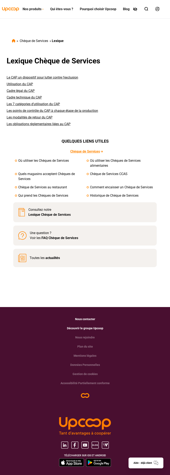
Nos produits (32, 9)
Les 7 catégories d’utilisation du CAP (33, 104)
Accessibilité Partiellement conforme (85, 383)
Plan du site (85, 346)
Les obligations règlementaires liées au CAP (38, 124)
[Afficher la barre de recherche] (146, 9)
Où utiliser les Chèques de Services (43, 161)
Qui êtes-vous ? (61, 9)
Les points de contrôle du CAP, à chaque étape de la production (52, 111)
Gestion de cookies (85, 374)
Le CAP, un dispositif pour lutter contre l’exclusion (42, 77)
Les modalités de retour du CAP (29, 117)
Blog (126, 9)
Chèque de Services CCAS (109, 174)
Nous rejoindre (85, 337)
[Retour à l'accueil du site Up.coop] (85, 395)
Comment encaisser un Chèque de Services (121, 187)
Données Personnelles (85, 364)
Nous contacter (85, 319)
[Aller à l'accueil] (10, 9)
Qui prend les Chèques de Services (43, 195)
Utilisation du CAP (20, 84)
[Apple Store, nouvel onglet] (71, 462)
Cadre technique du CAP (24, 97)
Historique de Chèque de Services (114, 195)
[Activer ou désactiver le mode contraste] (135, 9)
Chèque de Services (34, 41)
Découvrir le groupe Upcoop (85, 328)
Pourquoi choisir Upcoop (98, 9)
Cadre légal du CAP (21, 91)
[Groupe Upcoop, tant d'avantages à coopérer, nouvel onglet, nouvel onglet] (85, 426)
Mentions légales (85, 355)
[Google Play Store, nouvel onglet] (98, 462)
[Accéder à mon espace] (157, 9)
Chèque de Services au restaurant (42, 187)
